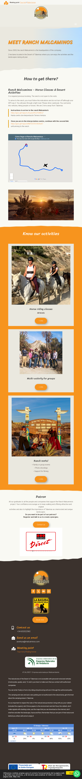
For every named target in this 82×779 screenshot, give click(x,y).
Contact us (41, 525)
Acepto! (72, 773)
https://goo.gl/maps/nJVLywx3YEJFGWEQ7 (27, 113)
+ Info (41, 321)
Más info (16, 776)
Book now (40, 620)
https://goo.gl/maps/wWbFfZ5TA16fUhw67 (27, 124)
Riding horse (31, 2)
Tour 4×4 (23, 2)
